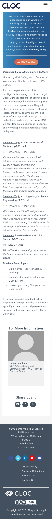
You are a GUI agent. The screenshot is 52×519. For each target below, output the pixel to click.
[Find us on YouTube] (32, 458)
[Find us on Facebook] (11, 458)
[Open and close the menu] (35, 5)
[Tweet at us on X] (18, 458)
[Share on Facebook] (25, 404)
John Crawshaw (18, 364)
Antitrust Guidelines (33, 471)
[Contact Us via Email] (39, 458)
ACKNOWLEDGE (26, 62)
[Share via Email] (18, 404)
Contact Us (28, 480)
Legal (40, 514)
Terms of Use (29, 475)
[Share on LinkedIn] (33, 404)
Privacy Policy (38, 50)
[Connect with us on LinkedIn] (25, 458)
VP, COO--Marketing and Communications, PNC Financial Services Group (26, 369)
